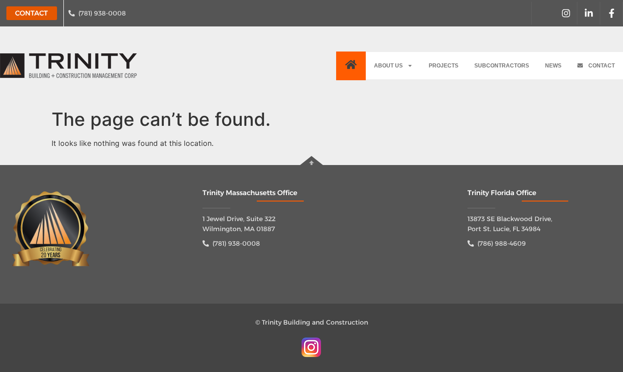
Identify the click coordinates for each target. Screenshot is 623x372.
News (553, 65)
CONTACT (31, 13)
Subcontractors (501, 65)
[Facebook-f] (611, 13)
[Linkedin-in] (588, 13)
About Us (388, 65)
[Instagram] (566, 13)
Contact (599, 65)
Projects (443, 65)
